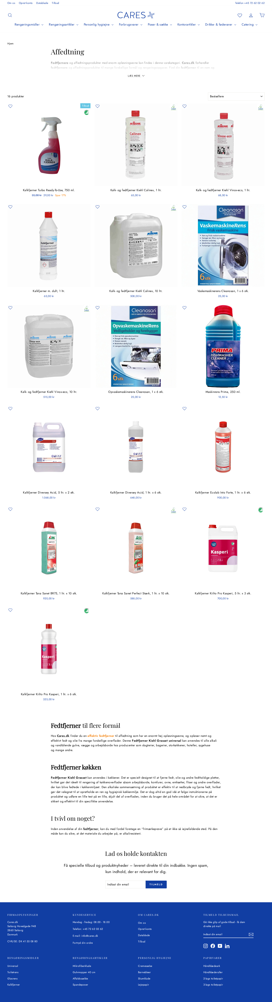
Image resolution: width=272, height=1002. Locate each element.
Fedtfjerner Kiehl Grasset (69, 778)
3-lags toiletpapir (213, 984)
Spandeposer (80, 984)
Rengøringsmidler (28, 24)
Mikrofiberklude (82, 966)
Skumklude (144, 978)
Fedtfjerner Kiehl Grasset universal (156, 741)
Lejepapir (143, 984)
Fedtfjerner (66, 725)
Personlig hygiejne (97, 24)
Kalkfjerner (13, 984)
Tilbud (55, 3)
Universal (12, 966)
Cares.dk (188, 63)
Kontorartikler (187, 24)
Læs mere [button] (134, 76)
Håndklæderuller (213, 972)
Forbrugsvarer (129, 24)
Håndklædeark (211, 966)
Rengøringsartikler (62, 24)
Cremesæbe (145, 966)
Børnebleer (144, 972)
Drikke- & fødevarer (219, 24)
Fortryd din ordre (83, 943)
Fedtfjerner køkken (76, 767)
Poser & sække (158, 24)
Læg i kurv (49, 182)
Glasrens (12, 978)
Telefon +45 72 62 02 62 (250, 3)
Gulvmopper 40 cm (84, 972)
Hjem (10, 43)
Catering (248, 24)
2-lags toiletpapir (213, 978)
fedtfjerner (90, 829)
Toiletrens (13, 972)
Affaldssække (80, 978)
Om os (11, 3)
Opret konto (26, 3)
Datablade (42, 3)
